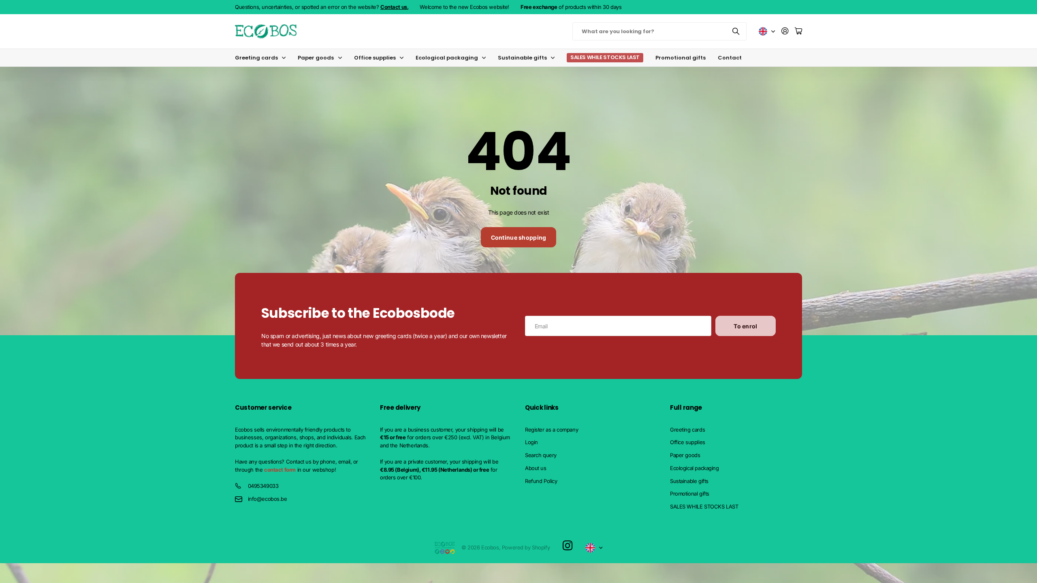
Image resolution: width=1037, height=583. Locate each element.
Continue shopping (518, 237)
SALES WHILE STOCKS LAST (704, 506)
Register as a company (551, 429)
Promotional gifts (680, 58)
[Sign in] (785, 31)
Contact (730, 58)
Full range (686, 407)
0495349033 (263, 486)
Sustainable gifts (522, 58)
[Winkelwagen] (798, 31)
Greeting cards (256, 58)
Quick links (542, 407)
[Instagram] (567, 546)
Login (531, 442)
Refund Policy (541, 481)
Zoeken (736, 31)
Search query (541, 455)
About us (535, 468)
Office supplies (375, 58)
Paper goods (316, 58)
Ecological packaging (447, 58)
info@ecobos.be (267, 499)
